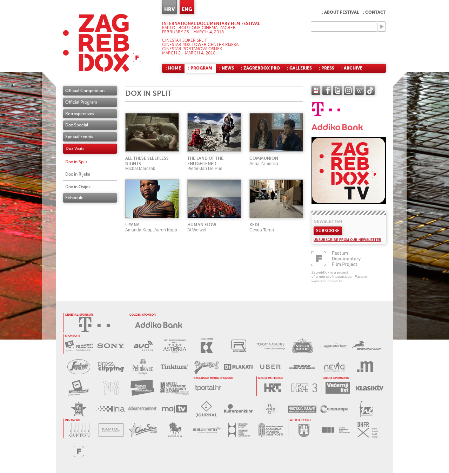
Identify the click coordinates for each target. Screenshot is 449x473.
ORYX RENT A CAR (366, 346)
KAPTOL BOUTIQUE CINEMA (111, 430)
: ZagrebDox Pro (260, 68)
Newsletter (328, 221)
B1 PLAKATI (238, 367)
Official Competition (85, 90)
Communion (263, 158)
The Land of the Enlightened (205, 161)
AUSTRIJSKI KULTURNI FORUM (334, 346)
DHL (302, 367)
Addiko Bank (158, 325)
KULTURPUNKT (238, 409)
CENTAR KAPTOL (79, 430)
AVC (143, 346)
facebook (326, 90)
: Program (200, 68)
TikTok (370, 90)
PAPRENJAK (206, 367)
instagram (348, 90)
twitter (337, 90)
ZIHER (270, 409)
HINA (110, 409)
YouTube (315, 90)
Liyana (132, 224)
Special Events (79, 136)
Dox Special (76, 125)
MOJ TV (174, 409)
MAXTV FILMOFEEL (79, 346)
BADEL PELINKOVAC (142, 367)
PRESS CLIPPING (110, 367)
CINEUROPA (334, 409)
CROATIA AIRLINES (270, 346)
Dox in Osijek (78, 186)
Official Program (81, 102)
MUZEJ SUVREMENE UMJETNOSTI (174, 388)
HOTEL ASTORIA (175, 346)
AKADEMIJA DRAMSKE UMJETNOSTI (270, 430)
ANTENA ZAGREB (79, 409)
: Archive (351, 68)
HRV (169, 9)
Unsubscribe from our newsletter (347, 240)
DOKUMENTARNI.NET (142, 409)
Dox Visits (75, 148)
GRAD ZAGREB (304, 430)
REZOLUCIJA (238, 346)
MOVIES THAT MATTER (207, 430)
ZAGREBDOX (102, 43)
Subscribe (328, 230)
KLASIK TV (369, 388)
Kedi (254, 224)
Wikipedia (359, 90)
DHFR (368, 430)
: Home (173, 68)
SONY (111, 346)
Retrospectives (79, 113)
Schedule (74, 197)
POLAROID (79, 388)
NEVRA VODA (334, 367)
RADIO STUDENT (302, 409)
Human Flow (201, 224)
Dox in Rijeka (77, 174)
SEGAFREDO (79, 367)
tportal (208, 388)
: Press (326, 68)
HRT (272, 388)
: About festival (340, 12)
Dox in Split (76, 161)
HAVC (336, 430)
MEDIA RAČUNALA (366, 367)
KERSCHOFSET (207, 346)
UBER (270, 367)
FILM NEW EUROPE (366, 409)
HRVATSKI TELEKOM (94, 325)
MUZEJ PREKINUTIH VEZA (142, 388)
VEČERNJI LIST (337, 388)
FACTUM (79, 451)
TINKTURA (174, 367)
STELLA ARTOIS (302, 346)
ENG (187, 9)
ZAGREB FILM (175, 430)
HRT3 (304, 388)
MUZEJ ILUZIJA (110, 388)
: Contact (374, 12)
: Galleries (299, 68)
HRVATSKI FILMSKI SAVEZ (238, 430)
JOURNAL (206, 409)
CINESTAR (143, 430)
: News (226, 68)
